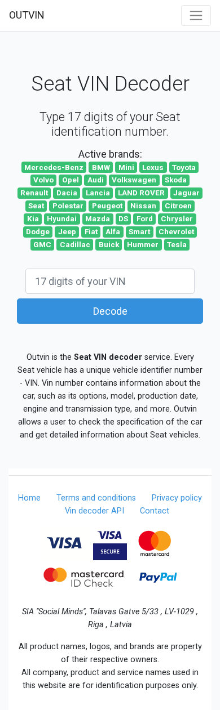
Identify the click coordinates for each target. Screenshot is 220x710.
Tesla (177, 244)
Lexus (153, 167)
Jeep (67, 231)
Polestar (67, 205)
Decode (110, 311)
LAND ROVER (141, 192)
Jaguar (186, 192)
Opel (70, 179)
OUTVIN (27, 15)
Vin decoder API (94, 511)
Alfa (112, 231)
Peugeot (107, 205)
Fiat (91, 231)
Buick (109, 244)
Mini (126, 167)
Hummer (143, 244)
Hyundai (62, 218)
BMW (101, 167)
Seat (36, 205)
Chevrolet (176, 231)
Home (29, 498)
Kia (33, 218)
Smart (139, 231)
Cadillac (75, 244)
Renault (34, 192)
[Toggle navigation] (196, 15)
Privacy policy (177, 498)
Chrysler (177, 218)
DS (123, 218)
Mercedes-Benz (53, 167)
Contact (154, 511)
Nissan (143, 205)
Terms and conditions (96, 498)
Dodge (38, 231)
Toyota (184, 167)
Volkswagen (134, 179)
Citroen (178, 205)
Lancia (98, 192)
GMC (42, 244)
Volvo (43, 179)
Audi (95, 179)
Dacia (66, 192)
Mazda (97, 218)
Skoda (176, 179)
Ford (145, 218)
